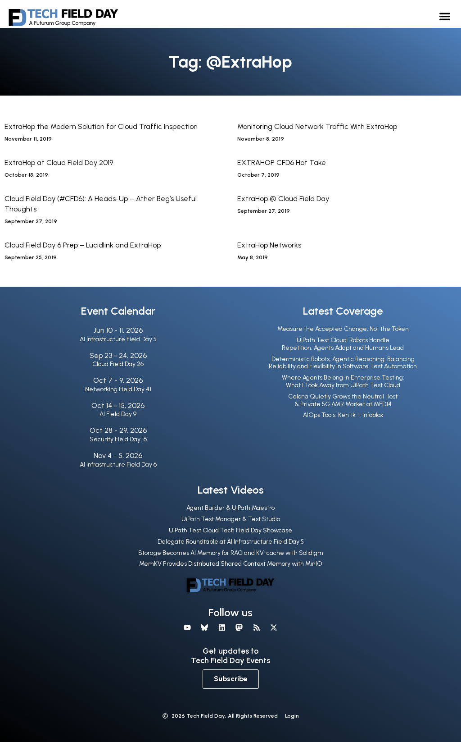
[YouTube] (187, 627)
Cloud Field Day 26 (118, 364)
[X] (274, 627)
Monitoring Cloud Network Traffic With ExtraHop (317, 126)
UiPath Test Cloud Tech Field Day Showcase (230, 530)
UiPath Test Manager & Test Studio (230, 519)
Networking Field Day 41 (118, 389)
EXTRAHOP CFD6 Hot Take (281, 162)
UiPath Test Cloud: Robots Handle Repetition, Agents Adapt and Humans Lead (343, 344)
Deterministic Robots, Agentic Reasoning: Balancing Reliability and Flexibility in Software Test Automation (343, 363)
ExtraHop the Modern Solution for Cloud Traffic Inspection (101, 126)
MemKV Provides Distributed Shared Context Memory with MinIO (230, 564)
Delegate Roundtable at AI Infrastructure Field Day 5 (231, 541)
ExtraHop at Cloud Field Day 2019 (59, 162)
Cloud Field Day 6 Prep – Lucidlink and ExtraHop (83, 245)
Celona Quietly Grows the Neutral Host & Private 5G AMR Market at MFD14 (343, 400)
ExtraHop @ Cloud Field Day (283, 198)
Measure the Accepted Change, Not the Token (343, 329)
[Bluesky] (204, 627)
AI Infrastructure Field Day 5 (118, 339)
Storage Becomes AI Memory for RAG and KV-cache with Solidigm (230, 553)
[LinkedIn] (222, 627)
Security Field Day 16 (118, 439)
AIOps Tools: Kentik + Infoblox (343, 415)
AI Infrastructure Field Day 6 (118, 464)
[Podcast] (256, 627)
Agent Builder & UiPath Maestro (230, 508)
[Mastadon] (239, 627)
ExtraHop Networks (269, 245)
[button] (445, 16)
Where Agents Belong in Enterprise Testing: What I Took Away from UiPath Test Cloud (343, 381)
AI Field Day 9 (117, 414)
